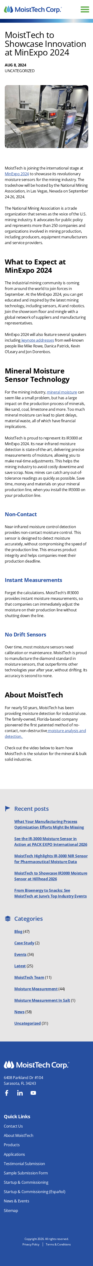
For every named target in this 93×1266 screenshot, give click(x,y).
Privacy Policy (30, 1244)
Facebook (7, 1093)
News (19, 1011)
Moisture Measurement (36, 989)
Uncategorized (20, 70)
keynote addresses (37, 340)
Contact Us (13, 1126)
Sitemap (11, 1210)
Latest (20, 966)
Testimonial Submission (24, 1163)
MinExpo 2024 (17, 173)
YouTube (33, 1093)
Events (20, 954)
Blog (18, 931)
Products (12, 1144)
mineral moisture (62, 392)
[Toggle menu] (85, 9)
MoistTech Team (29, 977)
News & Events (16, 1201)
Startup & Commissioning (26, 1182)
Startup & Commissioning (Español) (34, 1191)
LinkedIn (20, 1093)
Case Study (24, 943)
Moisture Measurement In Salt (42, 1000)
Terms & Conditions (58, 1244)
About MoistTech (18, 1135)
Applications (14, 1154)
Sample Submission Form (26, 1173)
